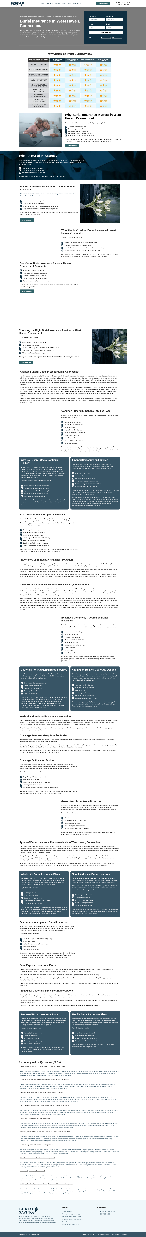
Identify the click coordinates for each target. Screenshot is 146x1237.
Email (108, 24)
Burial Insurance (60, 3)
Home (42, 3)
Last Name (109, 16)
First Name (92, 16)
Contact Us (77, 3)
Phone (91, 24)
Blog (69, 3)
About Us (50, 3)
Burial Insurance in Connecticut (42, 16)
